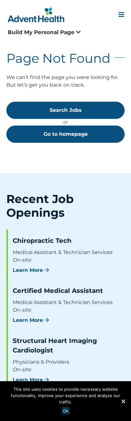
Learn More (28, 270)
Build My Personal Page (42, 32)
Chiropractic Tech (42, 240)
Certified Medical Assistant (58, 290)
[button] (123, 401)
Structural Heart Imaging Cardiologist (55, 345)
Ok (65, 410)
